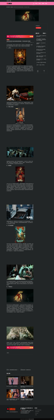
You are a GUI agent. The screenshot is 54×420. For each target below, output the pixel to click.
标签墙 (46, 3)
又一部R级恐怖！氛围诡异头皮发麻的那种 (41, 62)
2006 (41, 41)
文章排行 (36, 3)
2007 (41, 44)
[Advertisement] (20, 29)
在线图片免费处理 (37, 411)
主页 (33, 3)
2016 (41, 47)
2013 (41, 57)
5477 (31, 42)
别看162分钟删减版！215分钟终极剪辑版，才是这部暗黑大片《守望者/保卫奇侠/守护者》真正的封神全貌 (41, 40)
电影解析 (43, 3)
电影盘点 (39, 3)
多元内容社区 (36, 413)
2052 (40, 65)
